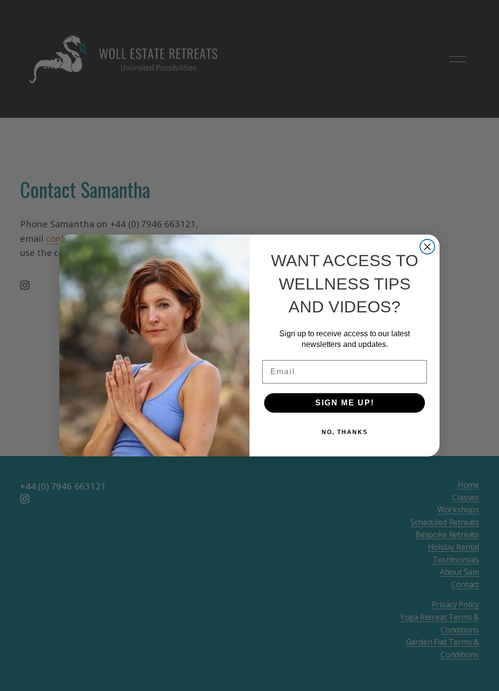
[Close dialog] (427, 246)
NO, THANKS (345, 432)
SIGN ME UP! (344, 403)
